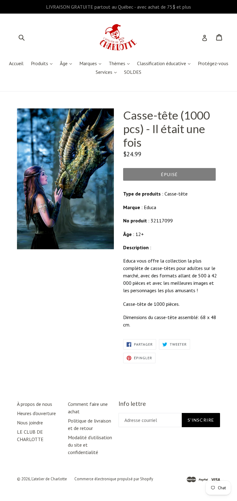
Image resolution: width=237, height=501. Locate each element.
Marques (91, 63)
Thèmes (121, 63)
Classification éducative (165, 63)
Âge (67, 63)
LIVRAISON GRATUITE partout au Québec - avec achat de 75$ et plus (118, 7)
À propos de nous (34, 404)
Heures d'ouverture (36, 413)
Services (108, 72)
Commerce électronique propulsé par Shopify (113, 479)
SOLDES (132, 72)
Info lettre (132, 403)
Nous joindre (30, 422)
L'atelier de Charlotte (49, 479)
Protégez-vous (213, 63)
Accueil (16, 63)
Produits (43, 63)
